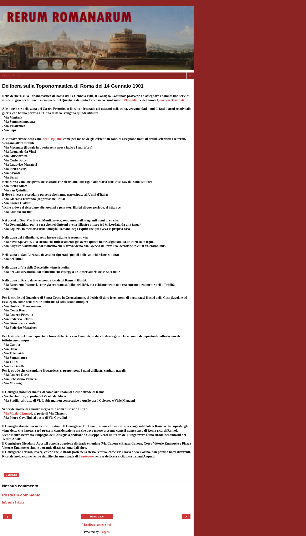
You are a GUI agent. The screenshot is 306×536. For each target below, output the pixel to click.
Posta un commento (21, 495)
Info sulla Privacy (13, 502)
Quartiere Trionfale (170, 100)
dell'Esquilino (52, 139)
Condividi (11, 474)
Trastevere (86, 456)
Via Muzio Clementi (18, 413)
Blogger (104, 532)
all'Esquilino (130, 100)
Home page (97, 516)
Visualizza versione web (97, 524)
